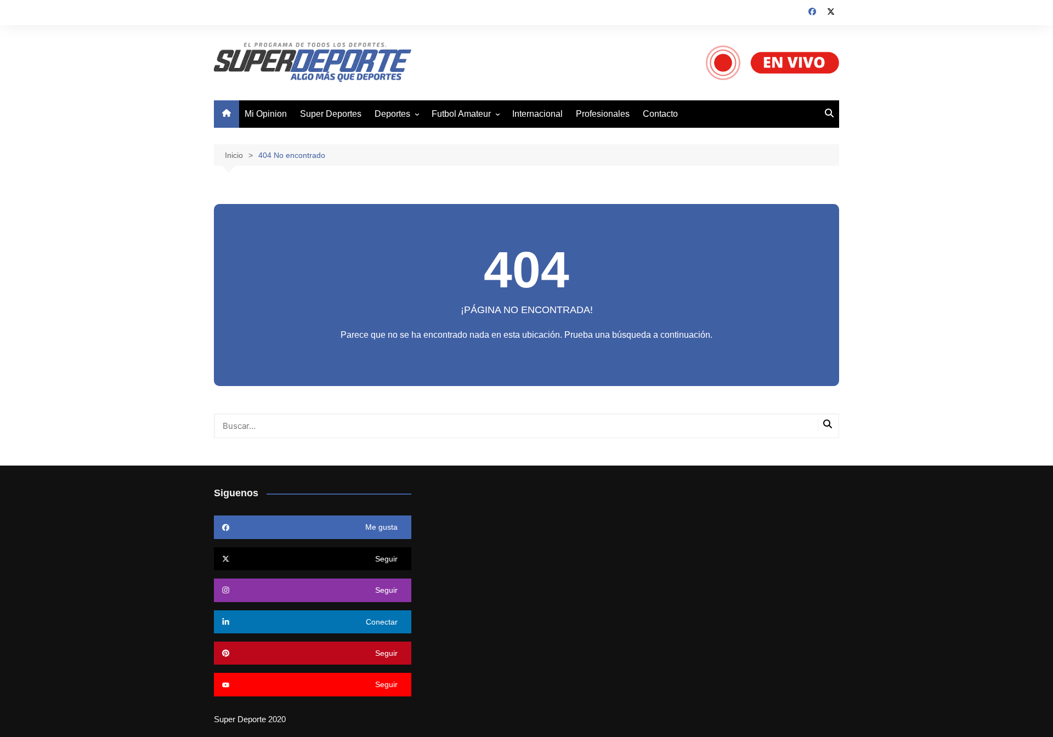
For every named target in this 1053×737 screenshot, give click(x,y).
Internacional (537, 113)
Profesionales (603, 113)
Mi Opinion (266, 113)
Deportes (392, 113)
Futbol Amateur (461, 113)
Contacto (660, 113)
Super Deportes (330, 113)
